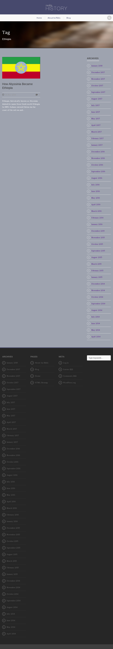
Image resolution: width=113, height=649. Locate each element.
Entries (68, 369)
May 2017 (95, 118)
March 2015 (96, 264)
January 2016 (96, 224)
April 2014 (95, 337)
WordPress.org (69, 382)
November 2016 (98, 158)
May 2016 (95, 198)
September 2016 (98, 171)
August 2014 (96, 310)
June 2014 (95, 323)
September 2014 (98, 303)
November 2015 (98, 237)
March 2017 (96, 132)
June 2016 (95, 191)
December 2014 (98, 284)
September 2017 (98, 92)
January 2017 (97, 145)
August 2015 (96, 257)
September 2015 (98, 251)
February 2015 (97, 270)
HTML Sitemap (41, 382)
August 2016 (96, 178)
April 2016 (95, 204)
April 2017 (95, 125)
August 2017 (96, 99)
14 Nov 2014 (10, 95)
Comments (70, 376)
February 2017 (97, 138)
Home (39, 18)
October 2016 (97, 165)
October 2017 (97, 85)
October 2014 (97, 297)
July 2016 (95, 185)
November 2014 (98, 290)
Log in (66, 363)
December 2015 (97, 231)
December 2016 (98, 152)
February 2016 (97, 218)
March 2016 (96, 211)
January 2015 (96, 277)
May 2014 (95, 330)
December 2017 (98, 72)
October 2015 (97, 244)
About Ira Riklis (54, 18)
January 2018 (96, 66)
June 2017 (95, 112)
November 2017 (98, 79)
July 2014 (95, 317)
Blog (69, 18)
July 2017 (95, 105)
